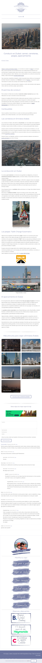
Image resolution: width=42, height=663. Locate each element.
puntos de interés (5, 138)
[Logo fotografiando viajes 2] (21, 2)
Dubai (31, 68)
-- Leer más (28, 660)
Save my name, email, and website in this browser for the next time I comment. (19, 437)
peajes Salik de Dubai (25, 253)
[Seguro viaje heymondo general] (21, 410)
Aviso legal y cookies (7, 653)
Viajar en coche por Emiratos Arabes (9, 68)
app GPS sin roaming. (10, 133)
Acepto (34, 660)
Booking (28, 79)
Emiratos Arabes (5, 60)
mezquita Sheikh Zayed (19, 75)
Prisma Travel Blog (3, 444)
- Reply (16, 444)
